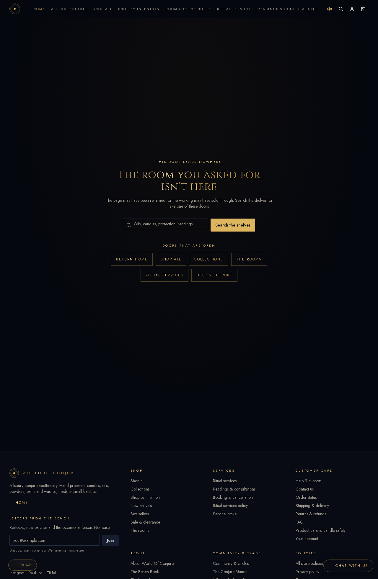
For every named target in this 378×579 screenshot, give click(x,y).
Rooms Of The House (188, 8)
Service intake (225, 514)
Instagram (17, 572)
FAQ (300, 522)
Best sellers (140, 514)
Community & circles (231, 563)
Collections (208, 259)
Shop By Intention (139, 8)
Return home (132, 259)
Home (39, 8)
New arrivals (141, 506)
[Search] (340, 9)
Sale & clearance (145, 522)
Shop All (102, 8)
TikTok (51, 572)
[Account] (352, 9)
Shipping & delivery (312, 506)
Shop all (171, 259)
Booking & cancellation (233, 497)
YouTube (35, 572)
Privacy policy (307, 572)
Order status (306, 497)
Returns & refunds (311, 514)
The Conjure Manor (230, 572)
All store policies (309, 563)
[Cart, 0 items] (363, 9)
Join (110, 540)
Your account (307, 539)
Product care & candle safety (321, 530)
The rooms (249, 259)
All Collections (69, 8)
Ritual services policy (230, 506)
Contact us (305, 489)
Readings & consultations (234, 489)
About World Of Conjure (152, 563)
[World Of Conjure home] (14, 9)
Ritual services (164, 275)
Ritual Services (234, 8)
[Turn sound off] (329, 9)
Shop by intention (145, 497)
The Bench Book (145, 572)
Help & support (214, 275)
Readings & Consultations (287, 8)
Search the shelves (232, 225)
